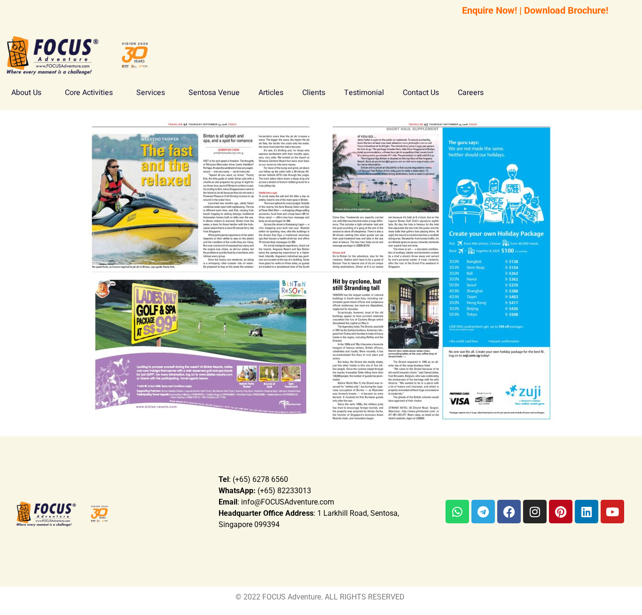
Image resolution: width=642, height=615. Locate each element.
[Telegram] (483, 511)
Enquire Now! (489, 10)
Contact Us (421, 92)
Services (150, 92)
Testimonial (364, 92)
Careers (471, 92)
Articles (270, 92)
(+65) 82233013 (265, 490)
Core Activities (89, 92)
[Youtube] (612, 511)
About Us (26, 92)
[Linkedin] (586, 511)
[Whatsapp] (457, 511)
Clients (313, 92)
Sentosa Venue (214, 92)
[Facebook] (509, 511)
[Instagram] (535, 511)
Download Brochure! (566, 10)
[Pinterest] (560, 511)
